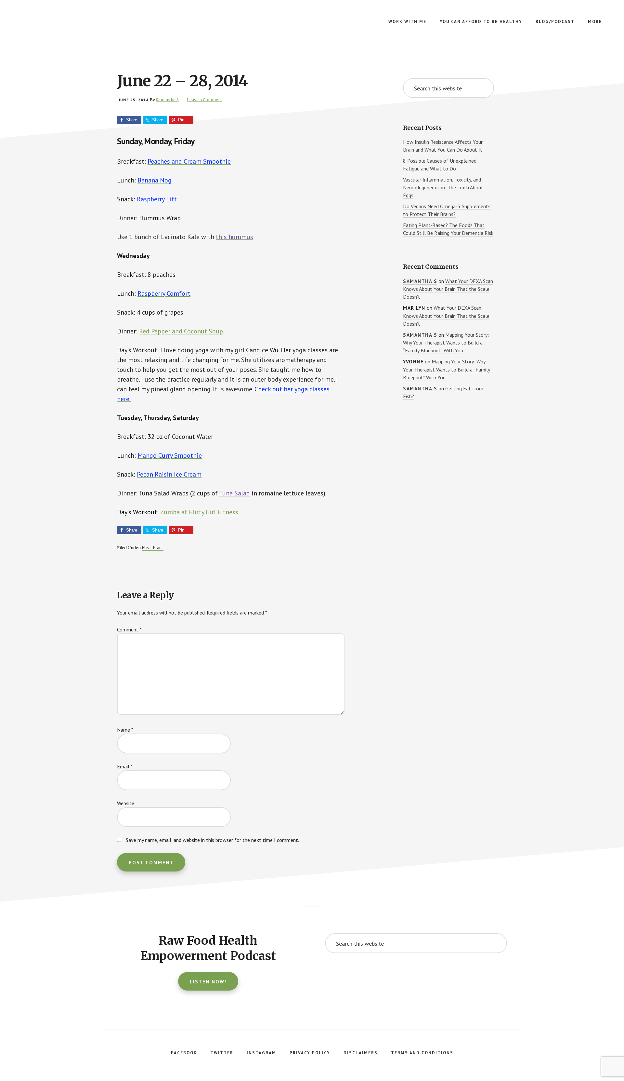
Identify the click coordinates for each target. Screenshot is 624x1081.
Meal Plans (152, 547)
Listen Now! (208, 982)
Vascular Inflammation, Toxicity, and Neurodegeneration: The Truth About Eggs (443, 187)
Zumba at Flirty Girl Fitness (199, 512)
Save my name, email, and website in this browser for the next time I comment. (212, 840)
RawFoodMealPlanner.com (65, 26)
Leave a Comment (204, 99)
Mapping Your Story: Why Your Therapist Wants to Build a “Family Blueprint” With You (446, 342)
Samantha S (420, 281)
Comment (129, 629)
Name (125, 729)
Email (125, 766)
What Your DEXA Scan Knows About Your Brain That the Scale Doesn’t (448, 289)
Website (125, 803)
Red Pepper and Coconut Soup (181, 331)
